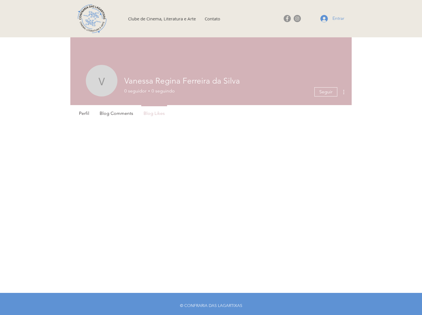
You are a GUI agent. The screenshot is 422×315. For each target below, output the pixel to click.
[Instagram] (297, 18)
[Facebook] (287, 18)
